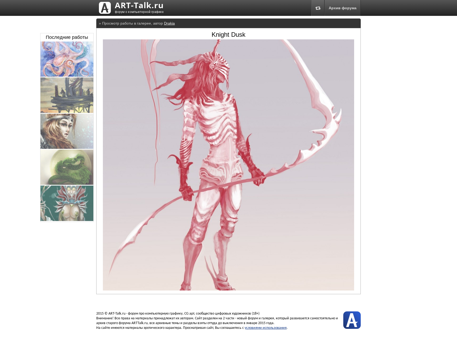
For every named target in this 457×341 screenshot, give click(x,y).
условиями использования (266, 328)
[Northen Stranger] (66, 147)
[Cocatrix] (66, 183)
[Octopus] (66, 75)
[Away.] (66, 111)
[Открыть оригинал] (228, 289)
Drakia (169, 23)
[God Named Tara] (66, 220)
